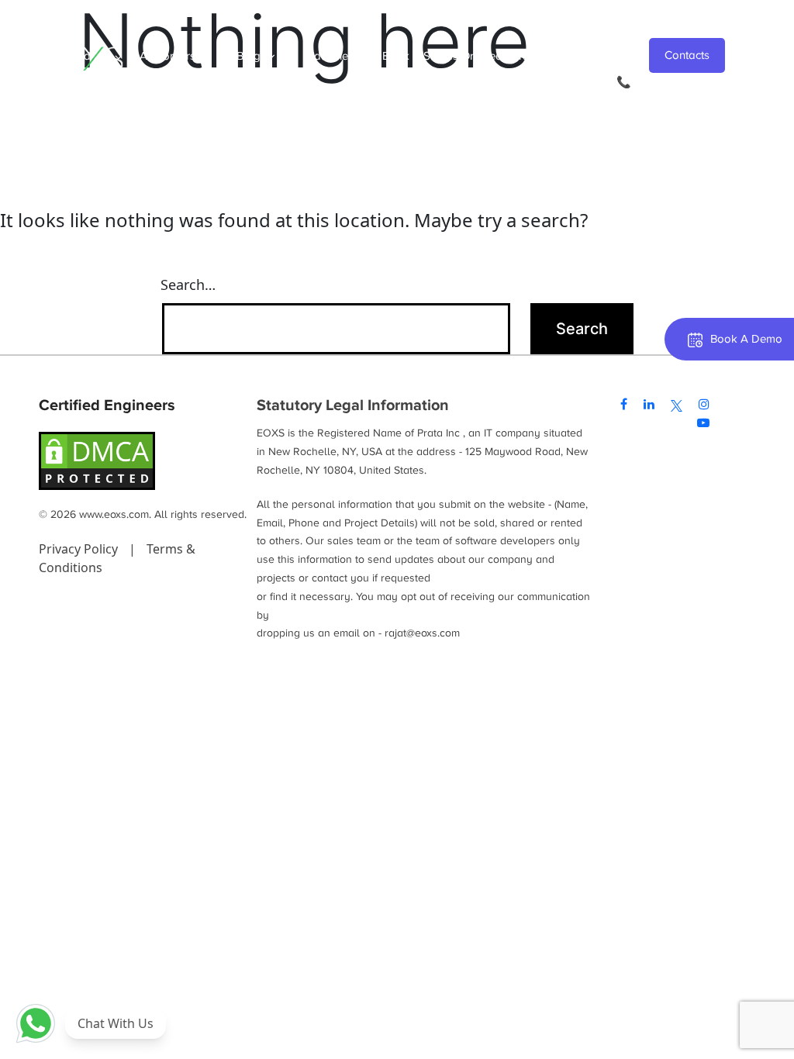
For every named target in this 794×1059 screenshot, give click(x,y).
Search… (188, 284)
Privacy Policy (80, 548)
